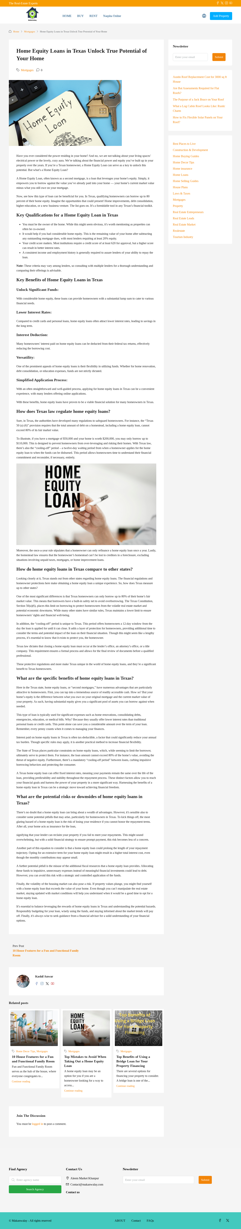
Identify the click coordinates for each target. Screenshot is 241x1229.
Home (16, 31)
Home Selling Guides (185, 181)
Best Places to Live (184, 143)
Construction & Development (190, 150)
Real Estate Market (184, 224)
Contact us (73, 1192)
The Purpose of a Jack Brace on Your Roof (198, 99)
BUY (80, 16)
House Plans (180, 187)
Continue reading (21, 1081)
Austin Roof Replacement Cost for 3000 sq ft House (200, 79)
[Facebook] (221, 1220)
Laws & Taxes (181, 193)
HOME (67, 16)
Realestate (179, 230)
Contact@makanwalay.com (86, 1184)
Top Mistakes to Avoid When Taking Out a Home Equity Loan (85, 1061)
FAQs (150, 1220)
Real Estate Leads (183, 218)
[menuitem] (204, 16)
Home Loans (180, 174)
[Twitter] (228, 1220)
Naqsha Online (112, 16)
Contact (136, 1220)
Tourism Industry (183, 237)
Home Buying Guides (186, 156)
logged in (37, 1123)
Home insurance (182, 168)
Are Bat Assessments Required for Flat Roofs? (196, 91)
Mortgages (29, 31)
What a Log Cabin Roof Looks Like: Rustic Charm (199, 108)
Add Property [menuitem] (221, 16)
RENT (93, 16)
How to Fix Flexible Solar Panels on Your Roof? (198, 120)
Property (178, 205)
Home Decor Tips (25, 1051)
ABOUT (120, 1220)
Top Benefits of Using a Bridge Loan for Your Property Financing (133, 1061)
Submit (219, 57)
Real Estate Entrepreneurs (188, 212)
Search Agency (35, 1189)
